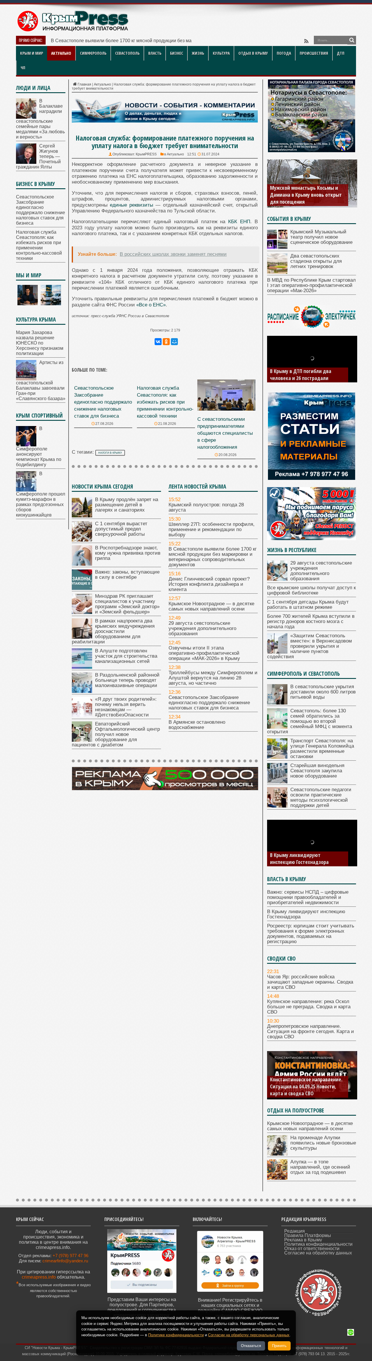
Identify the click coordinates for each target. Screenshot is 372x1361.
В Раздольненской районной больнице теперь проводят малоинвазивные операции (127, 680)
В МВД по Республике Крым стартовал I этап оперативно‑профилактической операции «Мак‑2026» (311, 285)
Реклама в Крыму (303, 1239)
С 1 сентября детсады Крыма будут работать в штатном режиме (308, 604)
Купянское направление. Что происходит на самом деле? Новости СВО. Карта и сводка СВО (307, 1086)
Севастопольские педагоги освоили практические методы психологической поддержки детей (320, 797)
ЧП (23, 67)
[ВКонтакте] (158, 341)
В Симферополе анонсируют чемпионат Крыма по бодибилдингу (38, 446)
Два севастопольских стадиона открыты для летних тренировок (316, 261)
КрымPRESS (146, 154)
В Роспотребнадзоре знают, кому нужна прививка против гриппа (127, 553)
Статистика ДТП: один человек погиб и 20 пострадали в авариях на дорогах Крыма (307, 371)
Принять (279, 1346)
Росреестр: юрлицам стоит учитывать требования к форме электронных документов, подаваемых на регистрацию (306, 851)
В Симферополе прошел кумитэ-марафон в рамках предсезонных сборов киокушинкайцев (40, 494)
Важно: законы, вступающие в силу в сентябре (127, 574)
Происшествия (314, 53)
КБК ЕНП (239, 221)
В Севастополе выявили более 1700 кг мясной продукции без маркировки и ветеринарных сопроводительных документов (213, 556)
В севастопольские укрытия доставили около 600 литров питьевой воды (323, 692)
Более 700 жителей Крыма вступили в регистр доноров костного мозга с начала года (311, 621)
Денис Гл (60, 40)
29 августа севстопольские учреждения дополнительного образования (202, 628)
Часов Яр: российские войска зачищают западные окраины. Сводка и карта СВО (310, 982)
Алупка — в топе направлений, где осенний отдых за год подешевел (320, 1167)
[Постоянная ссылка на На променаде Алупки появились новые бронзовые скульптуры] (277, 1154)
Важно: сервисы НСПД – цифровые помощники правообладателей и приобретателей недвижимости (307, 897)
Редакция (294, 1231)
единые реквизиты (131, 205)
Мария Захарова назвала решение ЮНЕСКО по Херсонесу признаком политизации (39, 343)
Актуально (61, 53)
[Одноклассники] (166, 341)
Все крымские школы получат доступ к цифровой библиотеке (311, 590)
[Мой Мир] (174, 341)
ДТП (340, 53)
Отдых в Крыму (253, 53)
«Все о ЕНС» (151, 305)
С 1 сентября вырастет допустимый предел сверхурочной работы (121, 529)
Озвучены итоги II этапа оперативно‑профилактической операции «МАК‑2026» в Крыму (204, 653)
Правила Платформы (307, 1235)
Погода (284, 53)
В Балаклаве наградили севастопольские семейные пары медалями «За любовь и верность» (40, 118)
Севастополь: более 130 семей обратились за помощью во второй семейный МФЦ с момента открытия (309, 721)
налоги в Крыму (110, 452)
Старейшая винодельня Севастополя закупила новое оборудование (317, 771)
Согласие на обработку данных (318, 1252)
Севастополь (127, 53)
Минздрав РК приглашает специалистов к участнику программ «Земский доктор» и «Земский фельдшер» (127, 604)
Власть (154, 53)
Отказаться (251, 1346)
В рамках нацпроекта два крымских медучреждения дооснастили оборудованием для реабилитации (113, 631)
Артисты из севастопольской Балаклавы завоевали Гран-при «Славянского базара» (40, 380)
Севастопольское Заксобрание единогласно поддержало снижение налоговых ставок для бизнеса (103, 402)
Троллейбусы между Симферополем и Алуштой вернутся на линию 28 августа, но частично (213, 678)
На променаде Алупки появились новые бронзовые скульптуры (323, 1143)
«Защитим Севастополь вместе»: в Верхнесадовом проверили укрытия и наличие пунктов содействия (309, 646)
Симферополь (93, 53)
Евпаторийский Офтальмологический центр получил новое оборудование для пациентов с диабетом (116, 734)
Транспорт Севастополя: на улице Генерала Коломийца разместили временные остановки (322, 748)
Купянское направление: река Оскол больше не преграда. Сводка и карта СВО (308, 1007)
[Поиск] (351, 40)
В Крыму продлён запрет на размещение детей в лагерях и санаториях (126, 505)
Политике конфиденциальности (176, 1335)
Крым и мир (31, 53)
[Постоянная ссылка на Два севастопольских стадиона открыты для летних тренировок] (277, 272)
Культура (221, 53)
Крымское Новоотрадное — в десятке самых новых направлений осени (211, 606)
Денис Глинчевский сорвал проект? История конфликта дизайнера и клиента (209, 584)
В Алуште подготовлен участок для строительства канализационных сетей (126, 656)
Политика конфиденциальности (318, 1244)
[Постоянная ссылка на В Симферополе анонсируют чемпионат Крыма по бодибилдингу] (26, 444)
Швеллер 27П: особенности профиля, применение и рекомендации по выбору (212, 529)
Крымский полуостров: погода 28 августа (206, 507)
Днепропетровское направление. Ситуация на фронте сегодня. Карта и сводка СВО (310, 1031)
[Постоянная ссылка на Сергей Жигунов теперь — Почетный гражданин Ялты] (26, 162)
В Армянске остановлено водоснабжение (197, 724)
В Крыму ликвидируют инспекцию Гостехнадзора (306, 914)
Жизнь (198, 53)
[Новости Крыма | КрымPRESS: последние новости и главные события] (72, 30)
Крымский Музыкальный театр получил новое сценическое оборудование (321, 237)
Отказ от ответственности (311, 1248)
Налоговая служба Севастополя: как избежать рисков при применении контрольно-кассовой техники (165, 402)
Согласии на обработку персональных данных (248, 1335)
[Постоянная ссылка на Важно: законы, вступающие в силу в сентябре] (82, 588)
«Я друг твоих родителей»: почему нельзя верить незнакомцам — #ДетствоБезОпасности (126, 707)
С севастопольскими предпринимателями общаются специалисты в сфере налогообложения (225, 433)
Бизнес (176, 53)
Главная (84, 84)
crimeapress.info (39, 1277)
